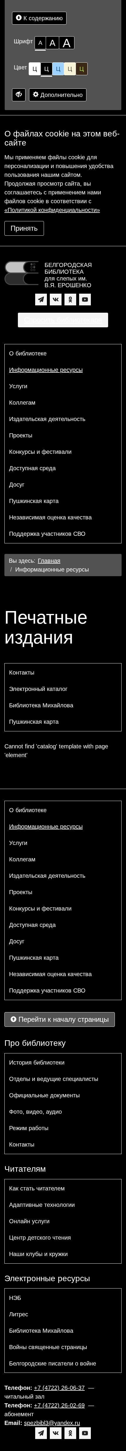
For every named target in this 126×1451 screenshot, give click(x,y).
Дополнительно (61, 95)
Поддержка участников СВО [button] (47, 534)
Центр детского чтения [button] (40, 1237)
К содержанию (42, 18)
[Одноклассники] (70, 299)
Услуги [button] (18, 386)
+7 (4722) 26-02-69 (59, 1405)
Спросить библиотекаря (63, 320)
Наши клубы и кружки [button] (38, 1254)
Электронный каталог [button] (38, 689)
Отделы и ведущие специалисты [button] (53, 1079)
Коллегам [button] (22, 402)
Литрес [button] (18, 1314)
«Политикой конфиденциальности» (52, 210)
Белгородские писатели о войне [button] (52, 1363)
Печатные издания (45, 627)
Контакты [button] (21, 672)
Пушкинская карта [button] (34, 501)
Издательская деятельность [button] (47, 419)
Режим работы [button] (28, 1128)
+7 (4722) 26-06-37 (59, 1388)
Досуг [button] (16, 484)
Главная (49, 560)
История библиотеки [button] (36, 1062)
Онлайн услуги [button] (29, 1221)
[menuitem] (63, 353)
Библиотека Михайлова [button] (41, 705)
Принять (24, 228)
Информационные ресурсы (52, 569)
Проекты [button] (20, 435)
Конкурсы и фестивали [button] (40, 452)
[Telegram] (41, 299)
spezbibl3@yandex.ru (52, 1423)
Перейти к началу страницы (62, 1019)
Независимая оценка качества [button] (50, 517)
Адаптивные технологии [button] (42, 1205)
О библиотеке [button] (28, 353)
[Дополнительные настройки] (18, 94)
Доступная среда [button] (32, 468)
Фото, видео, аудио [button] (35, 1111)
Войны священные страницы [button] (48, 1347)
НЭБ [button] (15, 1298)
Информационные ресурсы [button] (46, 370)
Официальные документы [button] (44, 1095)
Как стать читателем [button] (37, 1188)
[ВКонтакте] (56, 299)
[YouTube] (85, 299)
